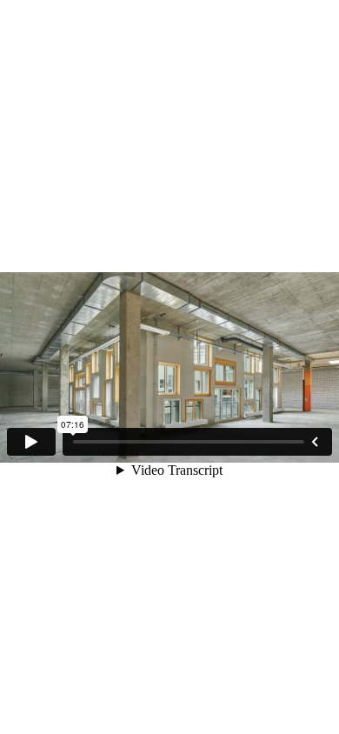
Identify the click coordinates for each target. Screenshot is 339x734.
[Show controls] (314, 441)
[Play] (31, 442)
